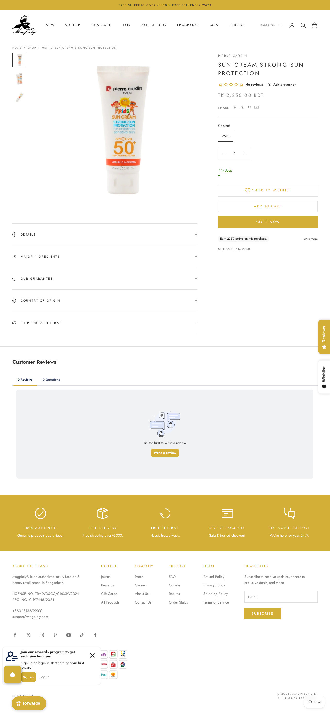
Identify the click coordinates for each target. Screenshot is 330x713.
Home (17, 48)
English (268, 25)
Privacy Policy (214, 585)
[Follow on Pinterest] (55, 635)
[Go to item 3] (19, 97)
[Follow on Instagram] (41, 635)
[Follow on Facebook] (15, 635)
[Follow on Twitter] (28, 635)
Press (139, 576)
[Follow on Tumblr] (95, 635)
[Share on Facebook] (235, 107)
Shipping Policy (215, 593)
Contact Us (143, 602)
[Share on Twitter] (242, 107)
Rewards (107, 585)
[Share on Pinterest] (249, 107)
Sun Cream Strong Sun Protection (86, 48)
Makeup (72, 25)
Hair (126, 25)
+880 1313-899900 (27, 610)
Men (214, 25)
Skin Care (101, 25)
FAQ (172, 576)
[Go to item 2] (19, 78)
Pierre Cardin (232, 55)
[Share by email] (256, 107)
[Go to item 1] (19, 60)
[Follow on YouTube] (68, 635)
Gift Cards (109, 593)
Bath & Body (154, 25)
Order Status (178, 602)
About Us (142, 593)
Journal (106, 576)
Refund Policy (213, 576)
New (50, 25)
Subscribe (262, 613)
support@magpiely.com (30, 616)
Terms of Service (216, 602)
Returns (174, 593)
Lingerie (237, 25)
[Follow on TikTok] (82, 635)
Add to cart (268, 205)
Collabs (174, 585)
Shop (32, 48)
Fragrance (188, 25)
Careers (141, 585)
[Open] (12, 674)
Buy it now (267, 221)
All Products (110, 602)
